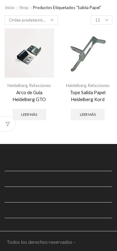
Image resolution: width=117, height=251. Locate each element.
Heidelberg (17, 85)
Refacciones (40, 85)
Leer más (29, 114)
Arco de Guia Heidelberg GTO (29, 96)
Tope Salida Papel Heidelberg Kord (87, 96)
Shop (24, 7)
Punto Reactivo (93, 242)
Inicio (10, 7)
